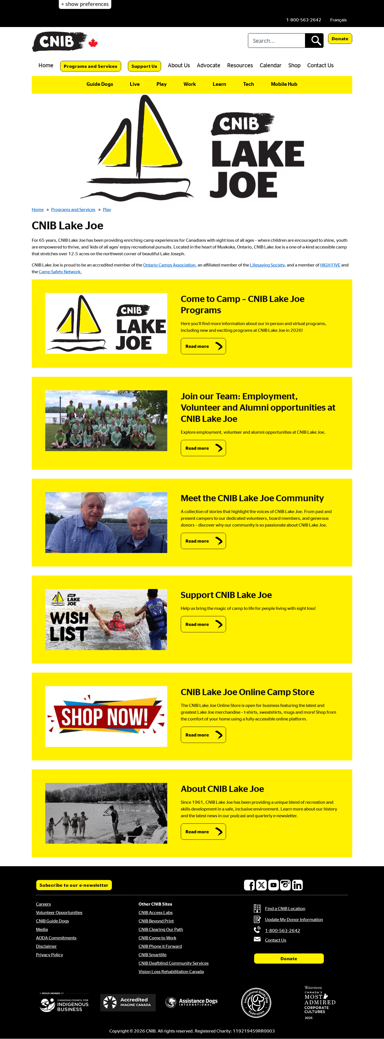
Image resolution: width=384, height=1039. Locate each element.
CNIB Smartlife (152, 954)
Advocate (208, 65)
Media (42, 929)
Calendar (271, 65)
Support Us (144, 66)
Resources (240, 65)
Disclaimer (46, 946)
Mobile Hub (284, 84)
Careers (43, 903)
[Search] (314, 40)
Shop (294, 65)
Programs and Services (91, 66)
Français (338, 19)
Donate (340, 38)
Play (162, 84)
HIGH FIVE (330, 264)
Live (135, 84)
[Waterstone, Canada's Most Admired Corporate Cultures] (320, 1003)
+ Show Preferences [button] (85, 4)
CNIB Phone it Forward (160, 946)
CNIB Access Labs (156, 912)
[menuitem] (338, 20)
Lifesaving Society (267, 264)
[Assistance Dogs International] (192, 1002)
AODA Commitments (56, 937)
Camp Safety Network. (60, 271)
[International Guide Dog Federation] (256, 1003)
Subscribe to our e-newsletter (74, 885)
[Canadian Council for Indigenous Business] (64, 1003)
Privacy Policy (49, 954)
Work (190, 84)
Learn (219, 84)
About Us (179, 65)
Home (46, 65)
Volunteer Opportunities (59, 912)
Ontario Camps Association (169, 264)
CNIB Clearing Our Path (161, 929)
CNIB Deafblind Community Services (174, 963)
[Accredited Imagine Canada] (128, 1002)
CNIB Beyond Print (156, 920)
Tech (248, 84)
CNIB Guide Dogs (52, 920)
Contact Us (320, 65)
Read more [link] (197, 346)
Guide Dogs (100, 84)
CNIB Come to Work (157, 937)
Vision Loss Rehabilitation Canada (171, 971)
